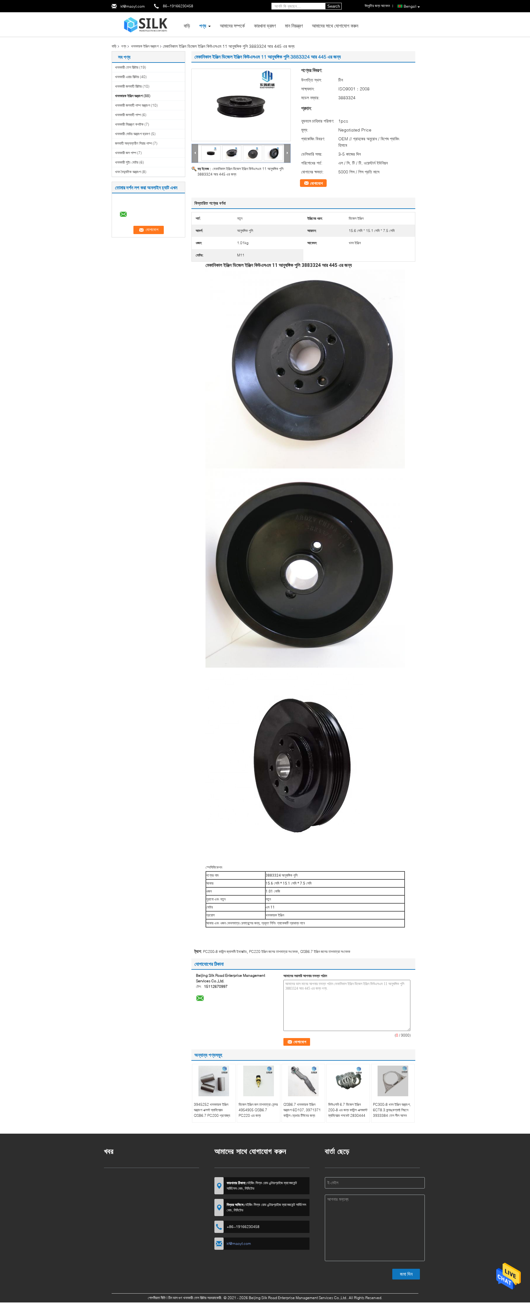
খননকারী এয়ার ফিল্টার (127, 76)
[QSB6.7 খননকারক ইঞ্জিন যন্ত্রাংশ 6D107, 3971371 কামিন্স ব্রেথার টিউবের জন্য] (303, 1081)
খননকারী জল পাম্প (125, 152)
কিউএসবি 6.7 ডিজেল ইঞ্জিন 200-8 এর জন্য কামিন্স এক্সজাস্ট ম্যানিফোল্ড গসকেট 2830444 (347, 1110)
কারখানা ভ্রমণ (265, 25)
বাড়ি (187, 25)
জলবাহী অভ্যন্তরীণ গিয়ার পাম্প (133, 143)
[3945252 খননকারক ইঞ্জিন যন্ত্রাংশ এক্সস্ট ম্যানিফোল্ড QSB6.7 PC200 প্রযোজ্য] (213, 1081)
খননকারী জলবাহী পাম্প (128, 114)
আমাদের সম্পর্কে (232, 25)
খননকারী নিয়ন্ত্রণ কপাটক (129, 124)
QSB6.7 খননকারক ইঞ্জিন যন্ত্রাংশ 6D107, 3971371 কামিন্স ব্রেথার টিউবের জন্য (302, 1110)
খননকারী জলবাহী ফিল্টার (128, 86)
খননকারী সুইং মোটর (126, 162)
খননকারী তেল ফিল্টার (126, 67)
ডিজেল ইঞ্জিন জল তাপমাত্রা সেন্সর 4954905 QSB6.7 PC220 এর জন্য (258, 1110)
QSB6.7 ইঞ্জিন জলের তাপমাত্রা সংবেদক (325, 951)
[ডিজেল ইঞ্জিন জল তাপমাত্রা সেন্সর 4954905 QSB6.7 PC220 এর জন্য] (258, 1081)
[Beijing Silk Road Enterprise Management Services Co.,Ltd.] (145, 24)
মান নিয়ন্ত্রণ (294, 25)
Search (333, 6)
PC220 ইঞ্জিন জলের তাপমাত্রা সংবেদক (273, 951)
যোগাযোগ (316, 183)
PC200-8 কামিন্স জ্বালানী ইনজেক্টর (225, 951)
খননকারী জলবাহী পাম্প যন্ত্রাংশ (132, 105)
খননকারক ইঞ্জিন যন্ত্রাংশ (145, 46)
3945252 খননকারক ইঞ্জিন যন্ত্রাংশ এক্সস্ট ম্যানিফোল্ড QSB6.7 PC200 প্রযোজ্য (212, 1110)
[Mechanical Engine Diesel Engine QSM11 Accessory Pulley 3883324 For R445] (241, 105)
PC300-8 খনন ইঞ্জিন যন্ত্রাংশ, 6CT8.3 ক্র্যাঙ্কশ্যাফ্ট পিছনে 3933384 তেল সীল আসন (392, 1110)
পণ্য (202, 25)
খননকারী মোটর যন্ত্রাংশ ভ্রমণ (132, 133)
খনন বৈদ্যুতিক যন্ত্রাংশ (128, 171)
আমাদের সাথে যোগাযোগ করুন (335, 25)
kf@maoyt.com (133, 6)
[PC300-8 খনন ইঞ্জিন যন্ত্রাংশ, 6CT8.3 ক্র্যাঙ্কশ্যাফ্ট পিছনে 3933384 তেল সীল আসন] (392, 1081)
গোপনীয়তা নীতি (157, 1297)
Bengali (410, 6)
